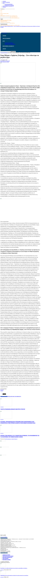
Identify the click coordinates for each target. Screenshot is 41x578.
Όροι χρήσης (5, 558)
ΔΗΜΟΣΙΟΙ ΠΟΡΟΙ (6, 555)
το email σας (12, 23)
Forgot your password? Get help (5, 20)
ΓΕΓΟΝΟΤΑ (1, 419)
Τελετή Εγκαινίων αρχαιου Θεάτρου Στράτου (12, 409)
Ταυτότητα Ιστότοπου (8, 556)
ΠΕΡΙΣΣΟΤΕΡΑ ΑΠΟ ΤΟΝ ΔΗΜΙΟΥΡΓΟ (14, 396)
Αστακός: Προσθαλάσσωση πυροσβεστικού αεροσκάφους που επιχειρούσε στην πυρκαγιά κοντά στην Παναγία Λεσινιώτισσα (17, 422)
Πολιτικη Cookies (7, 559)
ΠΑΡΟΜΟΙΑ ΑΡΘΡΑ (3, 396)
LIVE (4, 3)
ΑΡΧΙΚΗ (4, 1)
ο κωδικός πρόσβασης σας (14, 17)
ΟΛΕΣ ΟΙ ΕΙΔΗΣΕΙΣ (6, 2)
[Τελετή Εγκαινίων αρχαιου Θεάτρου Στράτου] (6, 405)
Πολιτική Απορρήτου (7, 557)
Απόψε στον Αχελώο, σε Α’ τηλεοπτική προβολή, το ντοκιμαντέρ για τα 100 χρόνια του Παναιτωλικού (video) (19, 436)
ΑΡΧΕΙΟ (4, 7)
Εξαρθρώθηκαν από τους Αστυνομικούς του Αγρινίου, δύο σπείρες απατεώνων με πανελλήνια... (14, 575)
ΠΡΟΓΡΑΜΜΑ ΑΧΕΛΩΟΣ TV (8, 6)
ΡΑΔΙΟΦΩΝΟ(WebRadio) (9, 5)
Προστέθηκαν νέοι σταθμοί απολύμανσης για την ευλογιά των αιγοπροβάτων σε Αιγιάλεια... (13, 568)
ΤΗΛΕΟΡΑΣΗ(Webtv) (9, 4)
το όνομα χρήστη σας (14, 16)
